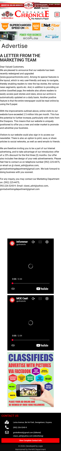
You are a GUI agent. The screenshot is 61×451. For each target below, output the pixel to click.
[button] (57, 14)
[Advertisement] (30, 217)
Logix (40, 446)
